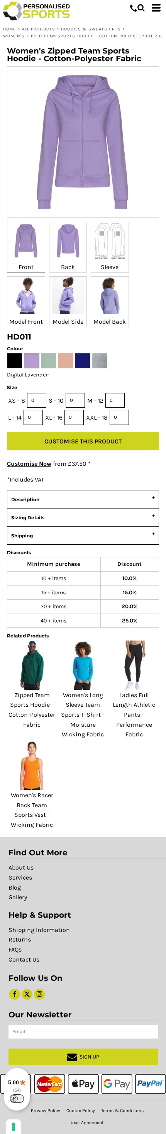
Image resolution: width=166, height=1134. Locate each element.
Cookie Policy (80, 1110)
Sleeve (110, 267)
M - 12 (95, 400)
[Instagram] (39, 994)
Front (26, 267)
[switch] (17, 1098)
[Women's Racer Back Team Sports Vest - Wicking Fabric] (32, 765)
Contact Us (23, 959)
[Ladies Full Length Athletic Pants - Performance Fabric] (134, 665)
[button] (141, 8)
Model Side (68, 321)
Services (20, 877)
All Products (38, 29)
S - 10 (56, 400)
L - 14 (15, 417)
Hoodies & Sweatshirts (91, 29)
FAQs (15, 949)
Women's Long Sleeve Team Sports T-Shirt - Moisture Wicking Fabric (83, 714)
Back (68, 267)
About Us (21, 867)
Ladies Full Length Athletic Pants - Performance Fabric (134, 714)
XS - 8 (16, 400)
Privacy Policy (45, 1110)
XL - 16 (54, 417)
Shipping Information (39, 929)
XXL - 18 (97, 417)
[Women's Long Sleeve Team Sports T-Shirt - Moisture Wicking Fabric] (83, 665)
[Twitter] (27, 994)
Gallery (17, 897)
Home (9, 29)
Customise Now (29, 463)
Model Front (26, 321)
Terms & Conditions (122, 1110)
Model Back (109, 321)
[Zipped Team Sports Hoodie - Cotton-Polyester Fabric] (32, 665)
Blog (14, 887)
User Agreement (87, 1122)
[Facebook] (14, 994)
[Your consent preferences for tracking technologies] (13, 1126)
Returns (19, 939)
